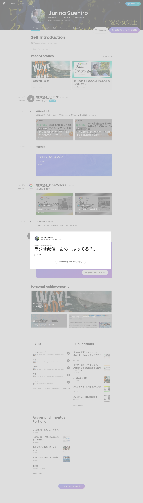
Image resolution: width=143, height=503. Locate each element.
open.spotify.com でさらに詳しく (70, 262)
